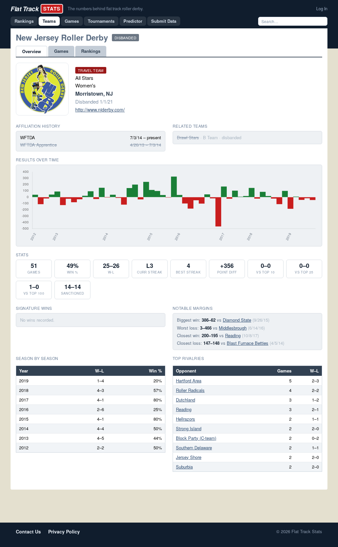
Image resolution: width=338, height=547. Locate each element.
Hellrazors (185, 419)
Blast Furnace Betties (247, 343)
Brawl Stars (188, 137)
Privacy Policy (64, 531)
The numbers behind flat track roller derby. (105, 9)
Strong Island (188, 428)
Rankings (24, 21)
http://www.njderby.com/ (100, 109)
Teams (49, 21)
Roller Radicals (190, 390)
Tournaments (101, 21)
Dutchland (185, 400)
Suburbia (184, 467)
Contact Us (28, 531)
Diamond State (237, 320)
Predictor (132, 21)
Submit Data (163, 21)
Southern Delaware (194, 447)
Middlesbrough (233, 328)
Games (72, 21)
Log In (321, 9)
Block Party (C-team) (196, 438)
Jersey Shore (188, 457)
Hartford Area (188, 380)
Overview (31, 51)
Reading (233, 335)
